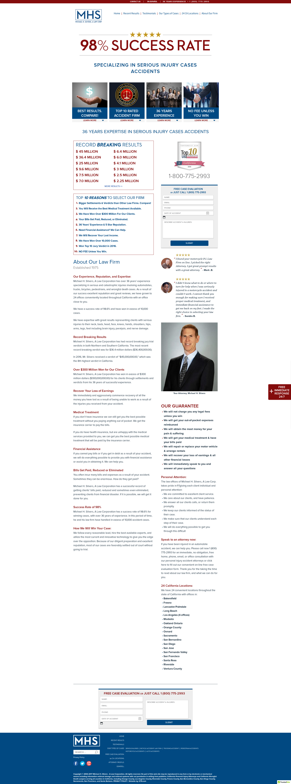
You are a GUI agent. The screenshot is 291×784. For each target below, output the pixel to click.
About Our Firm (210, 13)
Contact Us (135, 2)
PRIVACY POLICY (120, 781)
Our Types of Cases (169, 13)
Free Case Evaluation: (114, 754)
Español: (120, 766)
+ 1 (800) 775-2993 (198, 1)
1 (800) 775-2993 (196, 192)
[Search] (96, 752)
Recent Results (131, 13)
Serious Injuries (132, 748)
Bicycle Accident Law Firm (151, 748)
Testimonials (149, 13)
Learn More (89, 120)
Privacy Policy (78, 757)
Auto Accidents (152, 751)
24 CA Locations (190, 13)
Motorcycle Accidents (135, 751)
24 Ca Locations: (117, 758)
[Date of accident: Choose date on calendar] (164, 217)
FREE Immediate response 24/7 (281, 392)
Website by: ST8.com (137, 781)
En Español (152, 2)
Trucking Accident (171, 748)
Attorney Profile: (116, 762)
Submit (189, 243)
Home (117, 13)
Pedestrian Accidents (189, 748)
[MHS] (86, 740)
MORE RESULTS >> (113, 186)
